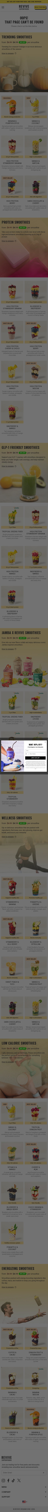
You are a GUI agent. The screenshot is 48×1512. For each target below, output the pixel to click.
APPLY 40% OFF (35, 758)
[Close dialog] (45, 742)
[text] (35, 747)
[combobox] (27, 754)
